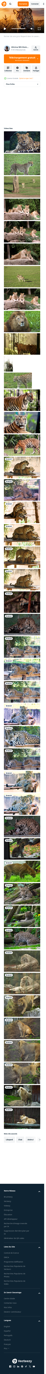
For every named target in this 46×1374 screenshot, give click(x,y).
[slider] (18, 28)
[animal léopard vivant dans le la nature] (22, 602)
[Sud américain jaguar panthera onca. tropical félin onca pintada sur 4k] (22, 647)
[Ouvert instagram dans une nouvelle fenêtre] (14, 1366)
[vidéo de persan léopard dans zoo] (22, 894)
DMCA (6, 1257)
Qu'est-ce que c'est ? (26, 78)
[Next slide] (36, 1140)
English (7, 1326)
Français (7, 1344)
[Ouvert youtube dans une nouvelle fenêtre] (34, 1366)
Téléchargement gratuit (22, 58)
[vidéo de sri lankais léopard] (22, 849)
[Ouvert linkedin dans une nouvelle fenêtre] (18, 1366)
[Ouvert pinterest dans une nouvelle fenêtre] (22, 1366)
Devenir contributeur (12, 1312)
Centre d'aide (9, 1298)
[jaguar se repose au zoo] (22, 624)
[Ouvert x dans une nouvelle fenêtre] (30, 1366)
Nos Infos (8, 1307)
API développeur (11, 1219)
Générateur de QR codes (14, 1238)
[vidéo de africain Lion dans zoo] (22, 1095)
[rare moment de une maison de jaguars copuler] (22, 467)
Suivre (35, 50)
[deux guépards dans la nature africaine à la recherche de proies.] (22, 276)
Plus (5, 1348)
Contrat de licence (11, 1253)
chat (20, 1139)
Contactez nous (10, 1303)
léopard (9, 1139)
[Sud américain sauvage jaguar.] (22, 804)
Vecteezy (7, 1201)
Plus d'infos (10, 84)
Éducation (8, 1214)
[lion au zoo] (22, 1006)
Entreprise (8, 1210)
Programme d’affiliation (13, 1262)
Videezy (7, 1205)
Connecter (35, 4)
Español (7, 1331)
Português (8, 1335)
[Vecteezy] (3, 3)
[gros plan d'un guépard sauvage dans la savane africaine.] (22, 164)
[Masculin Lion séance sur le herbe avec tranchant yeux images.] (22, 321)
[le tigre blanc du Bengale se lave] (22, 983)
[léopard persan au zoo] (22, 916)
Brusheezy (8, 1197)
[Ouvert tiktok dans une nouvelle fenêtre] (26, 1366)
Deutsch (7, 1340)
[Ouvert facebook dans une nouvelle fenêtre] (10, 1366)
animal (31, 1139)
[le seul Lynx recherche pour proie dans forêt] (18, 380)
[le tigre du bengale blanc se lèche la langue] (22, 961)
